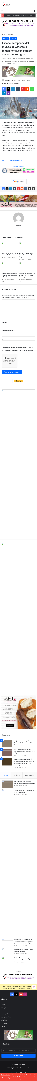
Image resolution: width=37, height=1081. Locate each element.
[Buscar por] (35, 10)
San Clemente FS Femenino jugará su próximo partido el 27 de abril (24, 752)
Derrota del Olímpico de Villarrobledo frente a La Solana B (9, 275)
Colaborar (18, 971)
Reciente (17, 775)
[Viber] (8, 93)
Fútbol (3, 1026)
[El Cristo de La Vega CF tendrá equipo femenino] (7, 952)
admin (6, 80)
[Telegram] (4, 93)
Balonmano (5, 1011)
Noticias (13, 38)
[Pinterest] (23, 89)
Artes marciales (6, 1017)
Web (3, 339)
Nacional (10, 34)
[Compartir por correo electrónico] (29, 188)
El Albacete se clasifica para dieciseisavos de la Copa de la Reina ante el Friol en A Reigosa (24, 942)
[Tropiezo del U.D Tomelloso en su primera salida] (7, 863)
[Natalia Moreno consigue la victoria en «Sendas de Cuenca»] (7, 960)
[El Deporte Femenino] (6, 5)
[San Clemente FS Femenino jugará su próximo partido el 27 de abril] (7, 752)
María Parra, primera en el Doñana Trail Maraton (10, 254)
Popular (5, 775)
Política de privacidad (12, 1068)
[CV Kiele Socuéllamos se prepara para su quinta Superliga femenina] (27, 266)
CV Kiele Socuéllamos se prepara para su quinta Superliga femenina (27, 275)
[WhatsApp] (32, 89)
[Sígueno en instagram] (34, 987)
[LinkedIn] (13, 89)
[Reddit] (27, 89)
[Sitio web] (18, 229)
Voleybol (4, 1008)
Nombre (5, 322)
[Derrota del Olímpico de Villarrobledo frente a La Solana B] (10, 266)
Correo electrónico (8, 330)
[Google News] (19, 181)
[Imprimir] (33, 188)
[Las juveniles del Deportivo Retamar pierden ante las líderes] (7, 743)
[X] (8, 89)
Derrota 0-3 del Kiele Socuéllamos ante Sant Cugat (26, 255)
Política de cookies (25, 1068)
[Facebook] (4, 89)
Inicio (5, 34)
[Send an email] (8, 80)
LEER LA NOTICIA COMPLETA (12, 161)
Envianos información (18, 166)
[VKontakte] (25, 188)
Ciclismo (4, 1023)
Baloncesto (5, 1014)
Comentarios (29, 775)
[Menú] (2, 10)
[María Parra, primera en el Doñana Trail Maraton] (10, 246)
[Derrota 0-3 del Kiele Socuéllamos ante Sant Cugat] (27, 246)
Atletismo (4, 1020)
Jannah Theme (5, 1075)
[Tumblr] (18, 89)
